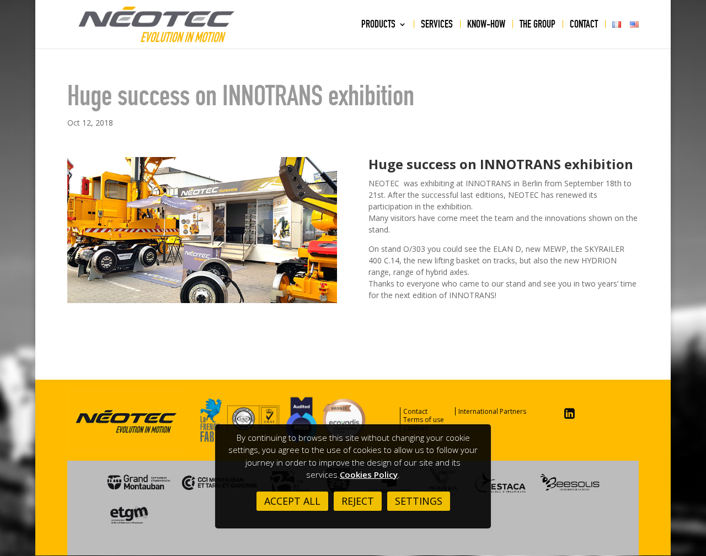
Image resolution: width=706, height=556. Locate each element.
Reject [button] (357, 501)
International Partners (492, 411)
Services (437, 25)
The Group (537, 25)
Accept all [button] (292, 501)
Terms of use (423, 419)
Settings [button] (418, 501)
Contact (584, 25)
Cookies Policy (369, 474)
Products (378, 25)
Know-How (486, 25)
